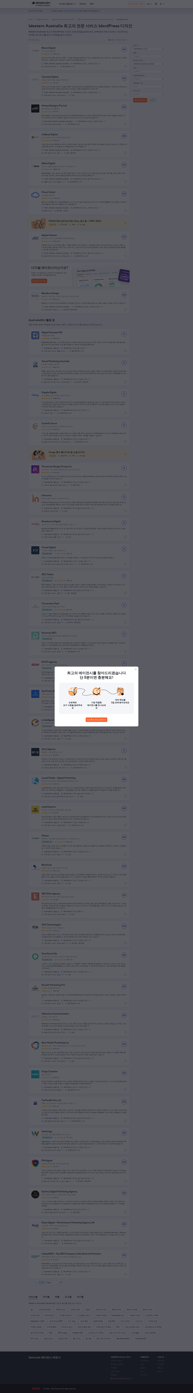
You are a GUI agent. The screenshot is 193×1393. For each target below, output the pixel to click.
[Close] (135, 669)
